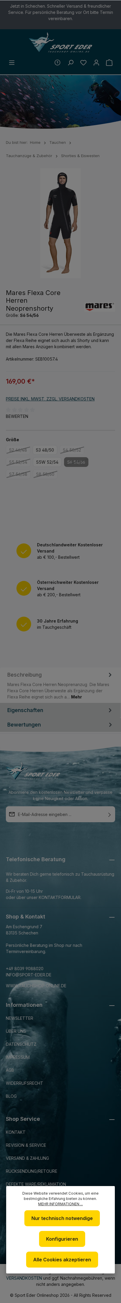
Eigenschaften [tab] (25, 710)
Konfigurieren (62, 1239)
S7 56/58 (20, 475)
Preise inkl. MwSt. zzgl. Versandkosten (50, 398)
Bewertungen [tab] (24, 724)
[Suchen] (70, 63)
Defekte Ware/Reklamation (36, 1184)
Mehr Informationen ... (60, 1204)
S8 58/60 (47, 475)
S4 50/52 (73, 451)
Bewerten (17, 416)
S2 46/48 (19, 451)
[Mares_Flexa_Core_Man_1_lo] (60, 223)
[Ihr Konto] (96, 63)
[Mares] (99, 307)
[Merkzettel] (83, 63)
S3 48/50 (45, 449)
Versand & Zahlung (27, 1158)
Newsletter (19, 1018)
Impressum (18, 1057)
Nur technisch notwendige (62, 1218)
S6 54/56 (77, 463)
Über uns (16, 1031)
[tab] (60, 685)
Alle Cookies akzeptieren (62, 1260)
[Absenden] (109, 814)
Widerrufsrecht (24, 1083)
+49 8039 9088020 (24, 968)
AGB (10, 1070)
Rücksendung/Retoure (31, 1171)
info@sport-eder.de (28, 974)
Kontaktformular (59, 897)
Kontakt (16, 1132)
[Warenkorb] (109, 63)
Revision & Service (26, 1145)
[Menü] (12, 63)
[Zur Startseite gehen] (60, 42)
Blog (11, 1096)
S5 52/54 (20, 463)
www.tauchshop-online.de (36, 985)
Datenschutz (21, 1044)
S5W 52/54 (47, 462)
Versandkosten (24, 1278)
